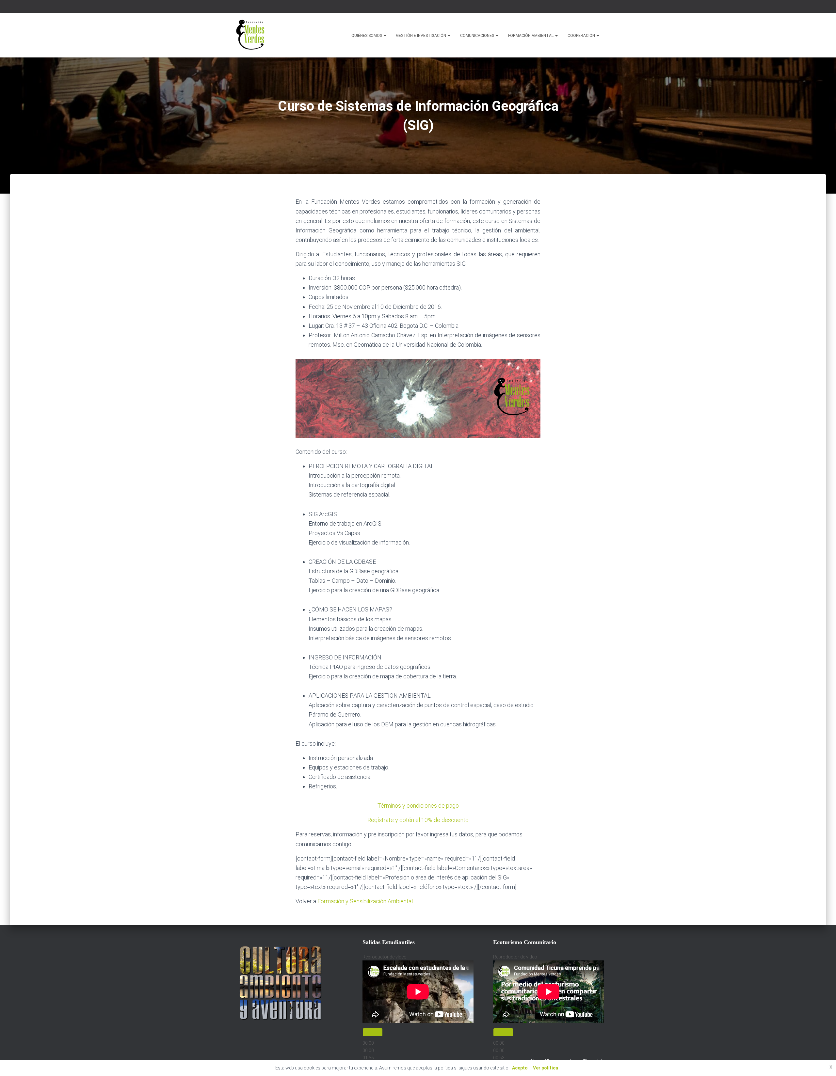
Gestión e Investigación (421, 35)
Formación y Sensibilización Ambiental (365, 901)
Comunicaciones (477, 35)
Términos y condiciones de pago (418, 805)
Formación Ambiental (531, 35)
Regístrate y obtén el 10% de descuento (418, 819)
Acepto (520, 1067)
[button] (384, 35)
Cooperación (582, 35)
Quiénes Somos (367, 35)
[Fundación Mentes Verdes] (251, 35)
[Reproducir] (372, 1032)
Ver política (545, 1067)
